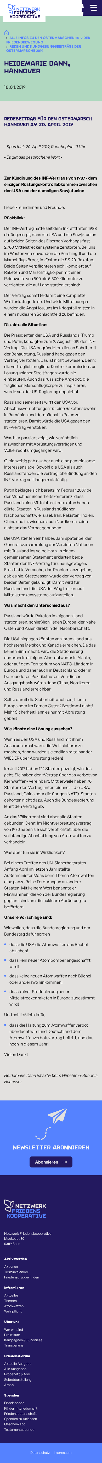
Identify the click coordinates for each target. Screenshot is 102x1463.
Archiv (9, 1385)
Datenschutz (40, 1452)
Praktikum (12, 1335)
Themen (10, 1301)
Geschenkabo (14, 1424)
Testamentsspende (19, 1429)
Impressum (63, 1452)
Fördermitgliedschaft (20, 1408)
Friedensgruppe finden (21, 1277)
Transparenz (13, 1345)
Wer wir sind (13, 1329)
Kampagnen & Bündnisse (23, 1340)
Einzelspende (14, 1403)
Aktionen (11, 1266)
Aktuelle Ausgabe (17, 1363)
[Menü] (93, 8)
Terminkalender (16, 1272)
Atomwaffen (14, 1306)
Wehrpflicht (13, 1311)
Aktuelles (11, 1295)
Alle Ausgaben (15, 1369)
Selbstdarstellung (18, 1379)
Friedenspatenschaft (20, 1413)
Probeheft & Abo (17, 1374)
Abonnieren (46, 1162)
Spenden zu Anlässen (20, 1419)
